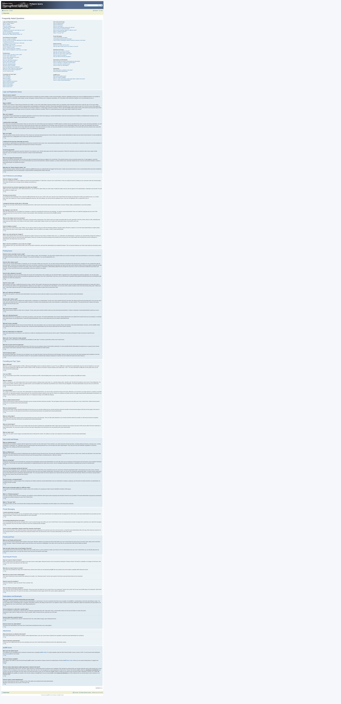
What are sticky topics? (8, 83)
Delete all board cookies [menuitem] (86, 692)
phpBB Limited (43, 652)
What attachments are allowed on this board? (63, 70)
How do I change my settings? (9, 38)
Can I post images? (7, 79)
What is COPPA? (6, 24)
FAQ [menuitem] (12, 10)
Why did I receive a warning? (9, 65)
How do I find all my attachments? (60, 71)
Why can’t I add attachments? (9, 64)
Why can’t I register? (7, 26)
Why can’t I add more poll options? (10, 60)
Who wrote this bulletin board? (59, 76)
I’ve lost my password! (8, 31)
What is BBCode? (6, 75)
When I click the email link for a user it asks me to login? (15, 49)
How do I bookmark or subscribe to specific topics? (64, 62)
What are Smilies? (7, 78)
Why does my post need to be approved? (12, 69)
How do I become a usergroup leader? (61, 28)
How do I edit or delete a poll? (9, 61)
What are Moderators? (58, 24)
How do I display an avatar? (9, 47)
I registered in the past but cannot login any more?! (14, 30)
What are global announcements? (10, 81)
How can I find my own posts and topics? (62, 56)
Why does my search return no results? (61, 52)
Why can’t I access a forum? (9, 62)
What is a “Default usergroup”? (60, 31)
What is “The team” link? (58, 32)
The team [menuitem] (76, 692)
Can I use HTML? (7, 77)
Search (99, 5)
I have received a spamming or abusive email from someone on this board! (69, 40)
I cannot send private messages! (60, 37)
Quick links (6, 10)
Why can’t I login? (6, 28)
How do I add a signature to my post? (11, 57)
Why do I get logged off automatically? (11, 32)
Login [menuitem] (101, 10)
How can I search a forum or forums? (61, 51)
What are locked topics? (8, 85)
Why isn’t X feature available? (59, 77)
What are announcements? (9, 82)
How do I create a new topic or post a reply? (12, 54)
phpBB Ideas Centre (68, 660)
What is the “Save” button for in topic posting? (12, 68)
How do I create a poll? (8, 58)
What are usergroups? (58, 26)
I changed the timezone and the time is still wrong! (13, 43)
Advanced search (101, 5)
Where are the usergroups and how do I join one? (64, 27)
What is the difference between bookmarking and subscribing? (66, 61)
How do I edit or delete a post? (9, 55)
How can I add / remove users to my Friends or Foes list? (65, 46)
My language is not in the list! (9, 44)
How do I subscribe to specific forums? (61, 64)
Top (5, 99)
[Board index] (16, 5)
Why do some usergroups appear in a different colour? (65, 30)
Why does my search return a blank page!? (62, 53)
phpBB (54, 213)
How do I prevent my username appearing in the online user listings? (17, 40)
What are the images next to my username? (12, 45)
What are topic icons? (7, 86)
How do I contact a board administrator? (62, 80)
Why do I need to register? (8, 23)
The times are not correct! (8, 41)
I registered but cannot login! (9, 27)
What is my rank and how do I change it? (11, 48)
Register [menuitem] (96, 10)
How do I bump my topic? (8, 71)
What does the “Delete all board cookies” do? (12, 34)
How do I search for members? (60, 55)
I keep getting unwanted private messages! (62, 38)
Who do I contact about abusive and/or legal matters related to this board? (69, 78)
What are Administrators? (58, 23)
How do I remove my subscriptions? (61, 65)
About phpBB (8, 653)
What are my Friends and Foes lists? (61, 45)
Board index (6, 692)
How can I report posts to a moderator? (11, 66)
